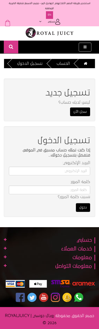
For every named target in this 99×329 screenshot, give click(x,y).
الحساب (63, 63)
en (49, 15)
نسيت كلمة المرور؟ (74, 197)
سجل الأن (80, 111)
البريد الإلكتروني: (76, 163)
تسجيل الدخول (30, 63)
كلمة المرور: (80, 182)
